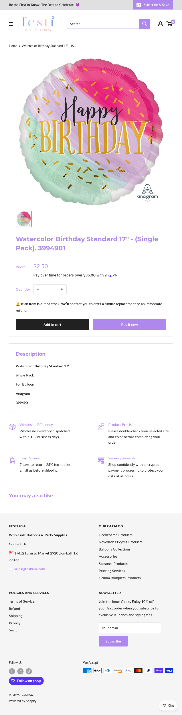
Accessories (108, 556)
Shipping (15, 615)
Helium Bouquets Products (120, 578)
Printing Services (112, 570)
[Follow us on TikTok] (29, 671)
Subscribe (113, 641)
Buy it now (129, 324)
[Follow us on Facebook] (12, 671)
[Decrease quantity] (38, 289)
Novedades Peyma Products (120, 542)
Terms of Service (21, 601)
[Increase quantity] (61, 289)
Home (13, 46)
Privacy (14, 623)
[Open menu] (11, 24)
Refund (14, 608)
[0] (169, 23)
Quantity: (23, 289)
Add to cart (52, 324)
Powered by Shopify (22, 701)
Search (14, 630)
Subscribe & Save (156, 5)
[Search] (144, 24)
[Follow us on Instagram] (20, 671)
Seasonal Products (113, 563)
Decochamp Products (116, 535)
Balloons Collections (115, 549)
